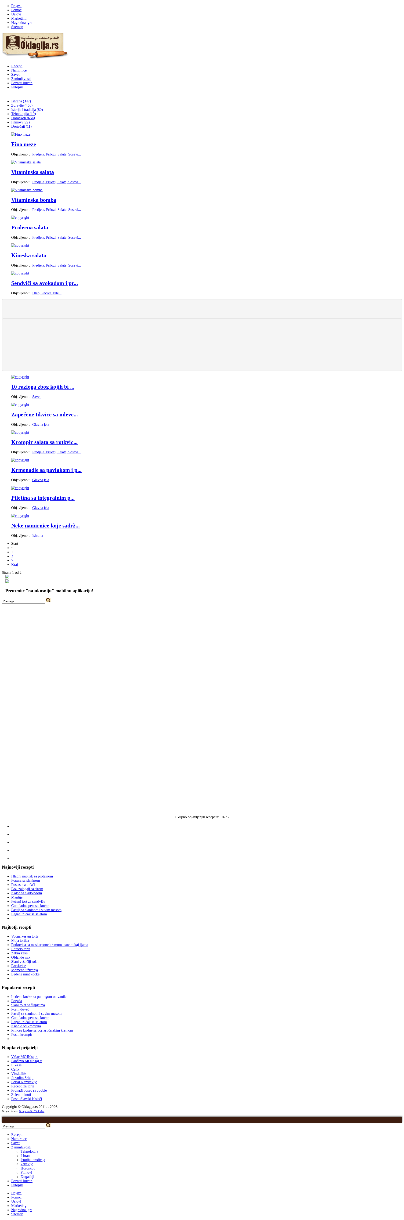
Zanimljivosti (21, 79)
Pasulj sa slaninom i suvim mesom (36, 910)
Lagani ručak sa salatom (29, 914)
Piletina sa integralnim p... (43, 498)
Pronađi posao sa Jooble (29, 1090)
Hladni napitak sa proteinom (32, 876)
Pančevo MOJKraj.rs (26, 1061)
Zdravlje (27, 1164)
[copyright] (20, 218)
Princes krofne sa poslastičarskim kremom (42, 1030)
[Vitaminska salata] (26, 162)
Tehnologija (29, 1151)
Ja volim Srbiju (22, 1078)
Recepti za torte (22, 1086)
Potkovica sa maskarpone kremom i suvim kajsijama (49, 945)
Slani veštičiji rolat (24, 962)
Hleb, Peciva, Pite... (46, 293)
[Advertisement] (202, 308)
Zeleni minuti (21, 1095)
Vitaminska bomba (33, 200)
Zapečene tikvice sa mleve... (44, 414)
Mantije (16, 897)
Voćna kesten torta (24, 936)
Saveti (15, 74)
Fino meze (23, 144)
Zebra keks (19, 953)
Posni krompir (21, 1034)
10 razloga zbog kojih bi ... (42, 387)
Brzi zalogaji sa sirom (27, 889)
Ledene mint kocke (25, 974)
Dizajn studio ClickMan (31, 1111)
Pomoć (16, 10)
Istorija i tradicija (33, 1160)
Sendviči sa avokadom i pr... (44, 283)
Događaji (27, 1177)
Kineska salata (28, 255)
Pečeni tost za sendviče (28, 901)
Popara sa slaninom (25, 880)
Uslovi (16, 14)
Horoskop (28, 1168)
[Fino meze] (20, 134)
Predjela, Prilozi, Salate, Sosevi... (56, 154)
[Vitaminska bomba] (27, 190)
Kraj (14, 565)
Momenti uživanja (24, 970)
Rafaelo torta (20, 949)
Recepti (16, 66)
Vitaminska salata (32, 172)
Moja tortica (20, 940)
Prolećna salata (29, 227)
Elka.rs (16, 1065)
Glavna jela (40, 424)
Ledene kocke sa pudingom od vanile (38, 997)
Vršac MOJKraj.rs (24, 1057)
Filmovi (26, 1172)
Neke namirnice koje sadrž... (45, 526)
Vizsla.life (18, 1074)
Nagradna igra (21, 23)
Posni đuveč (20, 1009)
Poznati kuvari (21, 83)
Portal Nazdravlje (24, 1082)
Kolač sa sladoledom (26, 893)
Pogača (16, 1001)
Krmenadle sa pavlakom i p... (46, 470)
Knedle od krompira (26, 1026)
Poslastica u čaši (23, 885)
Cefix (15, 1069)
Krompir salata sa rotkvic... (44, 442)
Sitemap (17, 27)
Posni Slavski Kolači (26, 1099)
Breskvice (18, 966)
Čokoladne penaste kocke (30, 906)
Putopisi (17, 87)
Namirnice (19, 70)
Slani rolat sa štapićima (28, 1005)
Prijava (16, 6)
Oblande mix (20, 957)
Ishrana (37, 536)
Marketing (18, 18)
